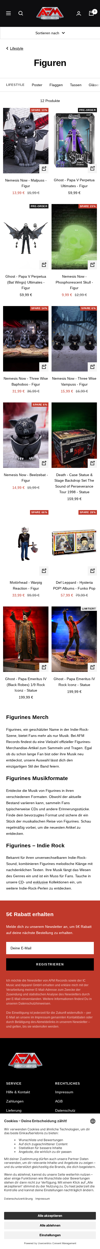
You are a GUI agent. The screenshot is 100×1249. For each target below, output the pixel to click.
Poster (37, 85)
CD (21, 882)
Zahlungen (15, 1101)
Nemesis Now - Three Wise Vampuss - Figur (74, 381)
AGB (59, 1101)
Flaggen (56, 85)
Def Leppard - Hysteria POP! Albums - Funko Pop (74, 585)
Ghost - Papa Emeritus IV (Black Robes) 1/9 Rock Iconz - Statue (25, 684)
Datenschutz (65, 1110)
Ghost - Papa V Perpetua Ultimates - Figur (74, 183)
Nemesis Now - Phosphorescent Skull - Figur (74, 282)
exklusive (40, 882)
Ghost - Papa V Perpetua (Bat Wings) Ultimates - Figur (25, 282)
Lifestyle (16, 48)
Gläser (94, 85)
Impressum (64, 1092)
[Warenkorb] (91, 13)
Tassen (76, 85)
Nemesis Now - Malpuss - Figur (26, 183)
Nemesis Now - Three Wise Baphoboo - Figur (26, 381)
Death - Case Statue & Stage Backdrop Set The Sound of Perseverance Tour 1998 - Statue (74, 483)
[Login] (78, 13)
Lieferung (14, 1110)
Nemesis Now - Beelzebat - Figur (26, 477)
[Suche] (20, 13)
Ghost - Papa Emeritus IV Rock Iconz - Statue (74, 682)
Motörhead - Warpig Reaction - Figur (26, 585)
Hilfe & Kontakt (18, 1092)
